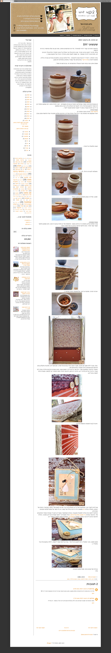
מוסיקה (22, 181)
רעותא (15, 204)
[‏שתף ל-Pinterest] (78, 577)
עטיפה (30, 196)
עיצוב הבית (24, 196)
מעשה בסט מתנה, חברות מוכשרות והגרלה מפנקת (25, 249)
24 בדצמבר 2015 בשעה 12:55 (81, 588)
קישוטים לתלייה (73, 579)
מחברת (15, 181)
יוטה (93, 579)
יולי (27, 141)
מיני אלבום (28, 185)
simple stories (19, 211)
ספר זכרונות (28, 194)
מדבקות (21, 179)
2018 (28, 111)
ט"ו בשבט (17, 167)
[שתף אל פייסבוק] (79, 577)
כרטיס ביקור (28, 171)
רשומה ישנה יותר (40, 627)
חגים (19, 166)
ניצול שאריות (24, 190)
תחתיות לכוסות (27, 207)
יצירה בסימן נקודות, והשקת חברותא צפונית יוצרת (25, 264)
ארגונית (29, 160)
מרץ (27, 150)
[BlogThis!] (82, 577)
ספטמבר (25, 136)
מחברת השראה (88, 35)
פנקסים (27, 198)
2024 (28, 99)
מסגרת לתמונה (84, 579)
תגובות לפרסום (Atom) (87, 634)
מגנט (29, 180)
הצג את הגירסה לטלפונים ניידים (67, 630)
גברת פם (91, 588)
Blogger (49, 643)
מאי (27, 145)
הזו (84, 509)
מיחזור (89, 579)
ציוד (24, 200)
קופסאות (27, 202)
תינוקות (19, 208)
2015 (28, 118)
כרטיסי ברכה (18, 171)
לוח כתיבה (17, 175)
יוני (27, 143)
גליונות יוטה (94, 111)
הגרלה (22, 163)
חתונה (23, 167)
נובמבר (26, 131)
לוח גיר (24, 175)
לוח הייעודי (85, 60)
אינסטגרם (27, 220)
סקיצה (16, 194)
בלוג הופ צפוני (19, 162)
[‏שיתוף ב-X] (81, 577)
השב (93, 593)
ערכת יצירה (16, 196)
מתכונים (15, 189)
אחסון (30, 158)
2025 (28, 97)
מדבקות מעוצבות (77, 35)
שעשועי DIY (25, 126)
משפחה (22, 189)
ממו (20, 185)
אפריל (26, 148)
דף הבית (96, 35)
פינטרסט (27, 224)
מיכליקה (92, 598)
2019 (28, 109)
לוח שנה (17, 177)
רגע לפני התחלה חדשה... (22, 128)
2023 (28, 102)
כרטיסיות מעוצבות (22, 174)
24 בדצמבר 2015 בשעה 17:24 (81, 598)
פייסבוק (28, 222)
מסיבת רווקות (20, 187)
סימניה (17, 193)
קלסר (20, 204)
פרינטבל (19, 198)
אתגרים (29, 162)
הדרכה (15, 163)
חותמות (68, 35)
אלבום (25, 158)
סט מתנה (27, 193)
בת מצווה (29, 163)
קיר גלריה (17, 202)
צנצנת (79, 579)
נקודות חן (71, 516)
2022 (28, 104)
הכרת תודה (25, 166)
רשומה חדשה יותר (92, 627)
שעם (68, 579)
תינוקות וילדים (28, 209)
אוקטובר (26, 134)
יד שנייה (29, 169)
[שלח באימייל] (84, 577)
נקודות (16, 190)
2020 (28, 106)
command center (18, 209)
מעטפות (29, 189)
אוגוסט (26, 138)
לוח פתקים (27, 177)
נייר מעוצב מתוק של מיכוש (78, 515)
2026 (28, 95)
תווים (16, 206)
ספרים (21, 194)
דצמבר (26, 120)
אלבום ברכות (18, 158)
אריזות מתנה (20, 160)
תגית (22, 206)
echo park (28, 211)
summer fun (28, 212)
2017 (28, 113)
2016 (28, 116)
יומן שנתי (17, 169)
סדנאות (62, 35)
